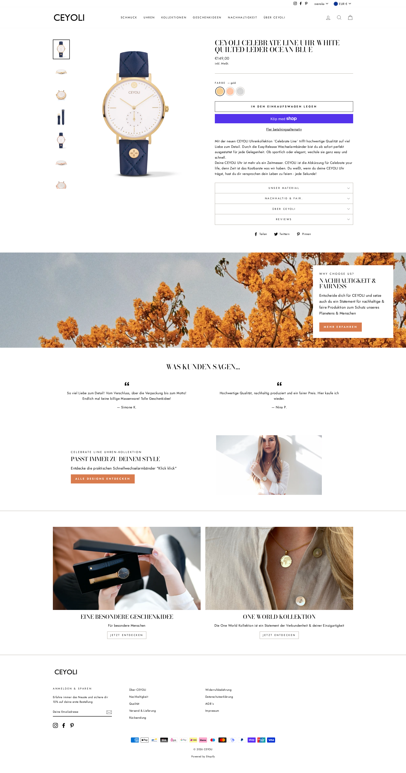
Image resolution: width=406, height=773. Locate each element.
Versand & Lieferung (142, 710)
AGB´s (209, 704)
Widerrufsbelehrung (218, 690)
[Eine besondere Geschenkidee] (127, 568)
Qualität (134, 704)
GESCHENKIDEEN (207, 17)
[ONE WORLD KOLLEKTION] (279, 568)
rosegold (230, 91)
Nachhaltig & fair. (284, 198)
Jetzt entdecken (126, 635)
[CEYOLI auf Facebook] (63, 725)
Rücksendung (137, 717)
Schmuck (129, 17)
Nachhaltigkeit (242, 17)
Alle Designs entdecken (102, 479)
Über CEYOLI (274, 17)
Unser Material (284, 188)
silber (240, 91)
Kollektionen (174, 17)
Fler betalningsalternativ (284, 129)
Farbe (225, 83)
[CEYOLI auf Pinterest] (71, 725)
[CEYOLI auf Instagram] (55, 725)
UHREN (149, 17)
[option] (137, 114)
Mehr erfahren (340, 327)
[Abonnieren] (109, 712)
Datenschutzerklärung (219, 697)
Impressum (212, 710)
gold (220, 91)
